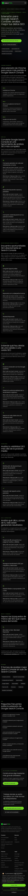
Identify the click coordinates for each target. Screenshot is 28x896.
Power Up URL (5, 687)
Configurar (14, 892)
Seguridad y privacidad (6, 860)
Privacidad (17, 856)
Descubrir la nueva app (9, 783)
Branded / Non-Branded (7, 690)
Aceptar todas (14, 885)
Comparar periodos (6, 676)
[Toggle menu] (25, 3)
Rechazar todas (14, 888)
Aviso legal (17, 854)
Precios (2, 848)
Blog (16, 837)
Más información (10, 881)
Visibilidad (23, 683)
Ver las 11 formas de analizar (9, 44)
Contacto (3, 865)
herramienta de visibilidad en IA (11, 654)
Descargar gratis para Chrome (11, 40)
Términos (17, 860)
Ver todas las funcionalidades (11, 812)
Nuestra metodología (6, 858)
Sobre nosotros (4, 854)
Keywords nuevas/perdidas (18, 676)
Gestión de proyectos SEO (7, 842)
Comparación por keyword (7, 680)
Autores (3, 862)
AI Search (3, 839)
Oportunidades (19, 680)
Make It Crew (4, 856)
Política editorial (4, 867)
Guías (16, 839)
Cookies (16, 858)
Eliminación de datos (19, 862)
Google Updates (5, 683)
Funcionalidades (5, 837)
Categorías (17, 842)
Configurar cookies (19, 868)
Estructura (13, 687)
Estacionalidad (15, 683)
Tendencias (21, 687)
